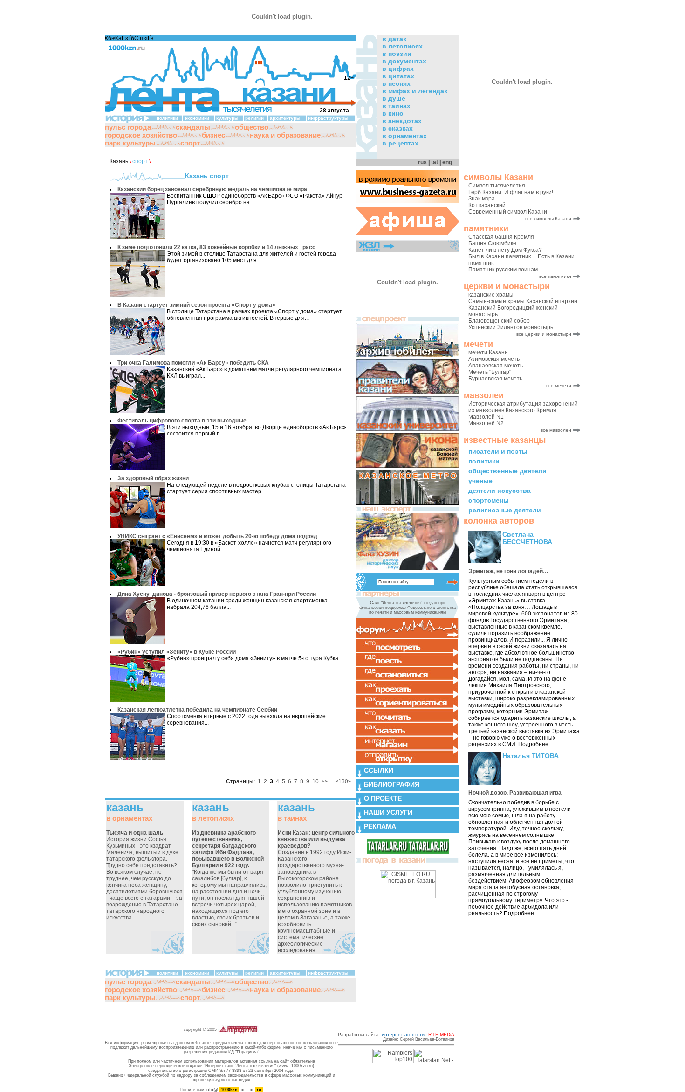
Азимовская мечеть (494, 359)
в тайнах (396, 106)
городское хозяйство (141, 135)
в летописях (402, 46)
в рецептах (400, 143)
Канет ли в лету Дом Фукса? (505, 250)
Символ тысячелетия (496, 185)
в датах (394, 38)
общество (251, 127)
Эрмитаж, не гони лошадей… (508, 571)
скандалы (193, 127)
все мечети (558, 385)
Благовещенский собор (499, 321)
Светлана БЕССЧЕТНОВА (527, 538)
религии (254, 118)
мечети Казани (488, 352)
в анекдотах (402, 120)
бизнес (213, 135)
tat (434, 162)
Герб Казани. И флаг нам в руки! (510, 192)
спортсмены (488, 500)
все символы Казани (548, 218)
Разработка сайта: (396, 1034)
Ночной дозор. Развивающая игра (515, 792)
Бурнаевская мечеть (495, 378)
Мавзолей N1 (486, 417)
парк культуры (130, 143)
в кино (393, 113)
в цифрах (398, 68)
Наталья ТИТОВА (530, 756)
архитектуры (285, 118)
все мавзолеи (556, 430)
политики (484, 461)
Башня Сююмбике (492, 243)
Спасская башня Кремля (501, 237)
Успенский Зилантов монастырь (510, 327)
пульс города (128, 127)
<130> (343, 781)
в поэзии (396, 53)
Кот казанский (487, 205)
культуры (227, 118)
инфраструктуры (328, 118)
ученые (480, 480)
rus (422, 162)
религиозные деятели (504, 510)
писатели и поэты (497, 451)
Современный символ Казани (507, 211)
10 (315, 781)
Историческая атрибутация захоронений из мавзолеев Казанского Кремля (523, 407)
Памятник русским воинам (503, 269)
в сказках (397, 128)
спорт (190, 143)
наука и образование (285, 135)
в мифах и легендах (415, 91)
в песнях (396, 83)
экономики (197, 118)
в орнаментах (404, 135)
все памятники (555, 276)
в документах (404, 61)
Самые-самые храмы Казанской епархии (522, 301)
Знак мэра (481, 198)
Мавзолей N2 (486, 423)
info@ (212, 1089)
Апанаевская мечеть (495, 365)
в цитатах (398, 76)
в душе (393, 98)
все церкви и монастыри (543, 334)
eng (447, 162)
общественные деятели (507, 471)
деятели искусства (499, 490)
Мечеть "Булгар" (489, 372)
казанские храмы (491, 294)
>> (325, 781)
